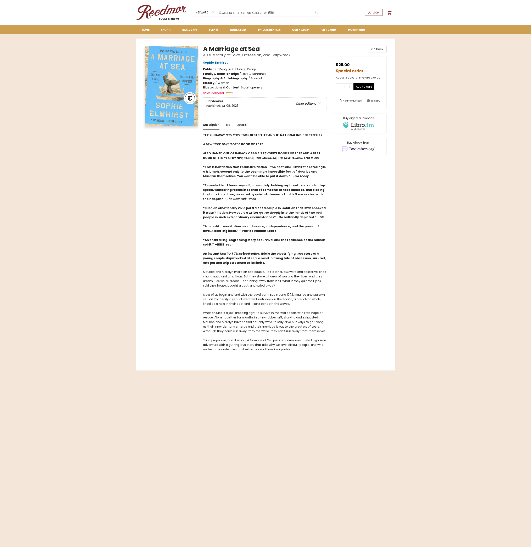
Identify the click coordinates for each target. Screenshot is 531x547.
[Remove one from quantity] (338, 86)
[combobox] (205, 12)
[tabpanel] (264, 247)
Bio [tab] (228, 125)
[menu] (265, 29)
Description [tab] (211, 125)
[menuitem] (145, 29)
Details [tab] (242, 125)
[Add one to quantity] (349, 86)
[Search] (317, 12)
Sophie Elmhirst (215, 63)
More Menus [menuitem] (356, 29)
